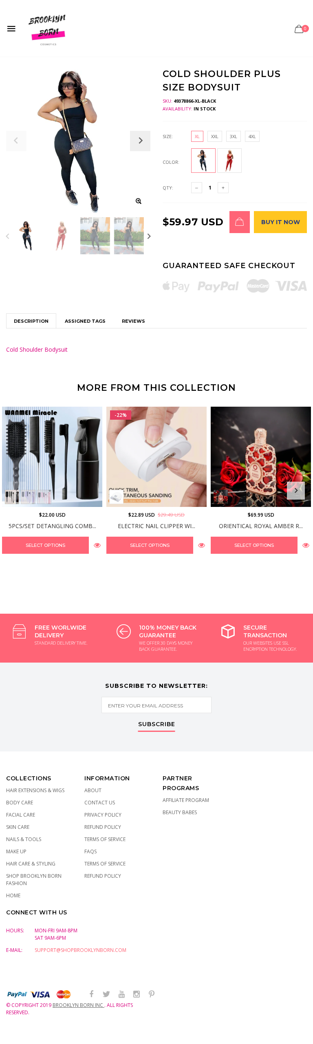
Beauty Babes (180, 812)
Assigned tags (85, 321)
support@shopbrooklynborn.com (80, 950)
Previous (7, 235)
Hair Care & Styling (30, 863)
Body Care (19, 802)
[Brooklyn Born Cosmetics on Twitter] (106, 994)
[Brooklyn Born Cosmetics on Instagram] (136, 994)
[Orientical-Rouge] (221, 497)
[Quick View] (97, 545)
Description (31, 321)
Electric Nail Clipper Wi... (156, 526)
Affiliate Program (186, 800)
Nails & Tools (23, 839)
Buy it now (280, 222)
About (92, 790)
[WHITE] (116, 497)
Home (13, 895)
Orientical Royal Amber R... (261, 526)
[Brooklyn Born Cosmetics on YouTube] (121, 994)
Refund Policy (102, 827)
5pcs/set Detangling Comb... (52, 526)
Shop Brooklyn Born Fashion (34, 879)
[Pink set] (44, 497)
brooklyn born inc (78, 1005)
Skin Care (17, 827)
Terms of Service (105, 839)
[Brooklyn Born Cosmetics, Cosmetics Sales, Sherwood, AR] (20, 1036)
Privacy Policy (102, 814)
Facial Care (20, 814)
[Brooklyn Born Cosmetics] (48, 28)
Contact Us (99, 802)
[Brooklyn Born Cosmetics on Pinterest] (151, 994)
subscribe (156, 724)
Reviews (133, 321)
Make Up (16, 851)
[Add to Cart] (239, 222)
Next (148, 235)
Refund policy (102, 875)
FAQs (90, 851)
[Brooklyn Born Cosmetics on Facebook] (91, 994)
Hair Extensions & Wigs (35, 790)
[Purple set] (28, 497)
